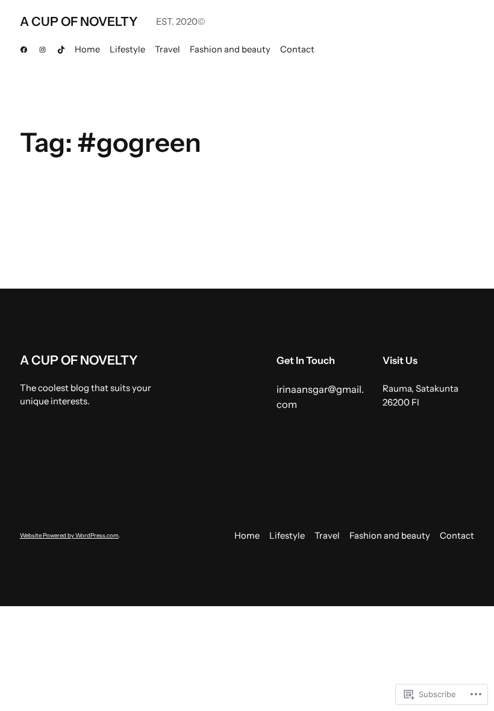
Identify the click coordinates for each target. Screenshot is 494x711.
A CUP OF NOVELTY (79, 21)
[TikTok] (61, 50)
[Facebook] (24, 50)
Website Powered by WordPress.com (69, 535)
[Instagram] (42, 50)
